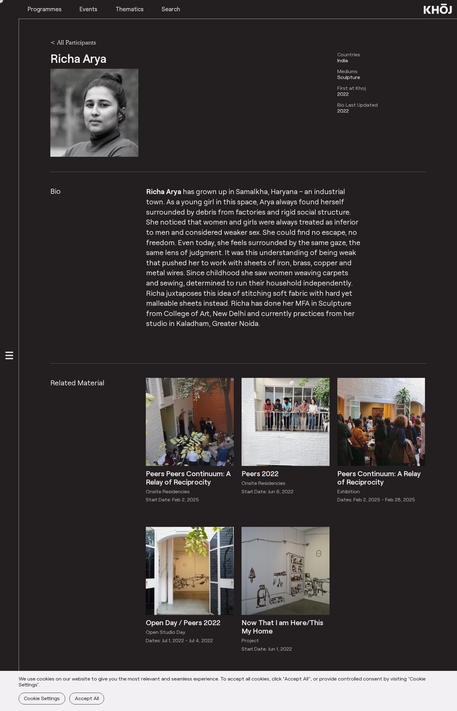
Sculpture (348, 77)
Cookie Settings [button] (42, 698)
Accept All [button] (87, 698)
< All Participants (73, 42)
